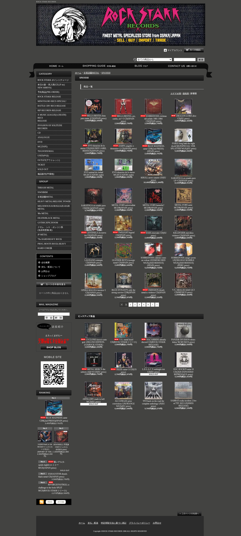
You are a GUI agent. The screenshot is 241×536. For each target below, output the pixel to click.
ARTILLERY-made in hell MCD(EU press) (93, 400)
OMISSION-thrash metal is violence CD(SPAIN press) (153, 292)
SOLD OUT (43, 169)
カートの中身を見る (53, 284)
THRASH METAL (46, 187)
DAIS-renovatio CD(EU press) (156, 234)
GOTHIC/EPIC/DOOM (48, 222)
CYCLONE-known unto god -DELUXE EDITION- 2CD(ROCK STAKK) (94, 342)
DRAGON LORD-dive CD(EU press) (186, 117)
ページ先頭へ (189, 513)
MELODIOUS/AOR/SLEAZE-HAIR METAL (54, 207)
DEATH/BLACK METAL (49, 218)
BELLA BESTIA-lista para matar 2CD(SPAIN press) (93, 117)
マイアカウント (174, 50)
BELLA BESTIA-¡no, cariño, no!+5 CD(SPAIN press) (124, 118)
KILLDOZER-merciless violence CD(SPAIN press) (183, 234)
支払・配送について (99, 66)
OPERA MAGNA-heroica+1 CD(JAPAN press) (93, 291)
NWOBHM (43, 192)
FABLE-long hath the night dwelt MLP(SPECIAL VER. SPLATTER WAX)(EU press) (183, 146)
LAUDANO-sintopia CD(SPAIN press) (94, 261)
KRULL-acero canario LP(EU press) (153, 178)
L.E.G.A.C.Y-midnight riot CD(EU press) (153, 370)
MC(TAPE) (42, 146)
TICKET (41, 165)
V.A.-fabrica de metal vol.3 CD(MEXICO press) (183, 291)
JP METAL (42, 234)
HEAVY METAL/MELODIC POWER (54, 201)
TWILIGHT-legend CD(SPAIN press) (125, 233)
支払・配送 (93, 523)
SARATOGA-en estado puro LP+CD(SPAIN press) (183, 179)
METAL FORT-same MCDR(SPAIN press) (183, 206)
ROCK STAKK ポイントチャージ (53, 80)
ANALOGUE (44, 137)
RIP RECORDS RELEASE (49, 110)
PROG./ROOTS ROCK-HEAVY (52, 244)
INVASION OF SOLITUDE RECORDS (50, 127)
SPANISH (105, 73)
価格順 (186, 93)
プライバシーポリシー (139, 523)
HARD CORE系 (45, 248)
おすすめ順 (176, 93)
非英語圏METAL (45, 197)
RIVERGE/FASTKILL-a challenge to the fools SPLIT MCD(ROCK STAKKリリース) (53, 487)
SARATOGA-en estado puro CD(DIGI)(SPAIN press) (93, 206)
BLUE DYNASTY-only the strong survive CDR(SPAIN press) (123, 292)
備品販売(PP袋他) (46, 174)
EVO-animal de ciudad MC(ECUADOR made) (93, 173)
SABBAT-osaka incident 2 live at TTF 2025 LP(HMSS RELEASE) (183, 403)
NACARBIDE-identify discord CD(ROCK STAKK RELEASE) (153, 342)
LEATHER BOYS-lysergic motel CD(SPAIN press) (123, 261)
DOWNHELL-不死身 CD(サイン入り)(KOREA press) (61, 447)
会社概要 (45, 262)
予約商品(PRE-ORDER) (48, 92)
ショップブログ (141, 66)
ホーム (57, 66)
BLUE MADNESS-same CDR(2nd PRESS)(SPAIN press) (54, 419)
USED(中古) (43, 155)
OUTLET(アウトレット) (49, 160)
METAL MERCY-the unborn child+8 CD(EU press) (93, 370)
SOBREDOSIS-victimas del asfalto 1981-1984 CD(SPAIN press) (155, 118)
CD (39, 133)
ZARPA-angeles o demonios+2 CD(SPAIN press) (123, 147)
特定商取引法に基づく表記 (113, 523)
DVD (40, 142)
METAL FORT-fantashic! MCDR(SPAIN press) (153, 206)
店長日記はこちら (53, 347)
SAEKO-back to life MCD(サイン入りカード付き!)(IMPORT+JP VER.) (45, 448)
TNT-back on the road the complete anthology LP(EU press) (153, 403)
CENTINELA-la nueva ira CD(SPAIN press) (95, 233)
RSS (50, 502)
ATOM (61, 502)
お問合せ (182, 66)
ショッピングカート (194, 50)
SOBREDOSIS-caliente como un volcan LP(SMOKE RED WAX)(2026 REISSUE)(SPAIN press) (153, 262)
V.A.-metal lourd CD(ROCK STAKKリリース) (123, 340)
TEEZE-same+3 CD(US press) (126, 370)
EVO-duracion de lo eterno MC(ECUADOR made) (123, 173)
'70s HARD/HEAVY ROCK (50, 239)
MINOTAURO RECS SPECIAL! (52, 101)
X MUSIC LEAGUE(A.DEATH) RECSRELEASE (52, 118)
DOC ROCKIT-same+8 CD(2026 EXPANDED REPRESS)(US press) (183, 372)
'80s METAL (43, 213)
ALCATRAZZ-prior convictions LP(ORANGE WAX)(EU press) (123, 403)
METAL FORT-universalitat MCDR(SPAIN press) (123, 206)
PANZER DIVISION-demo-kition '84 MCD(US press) (183, 340)
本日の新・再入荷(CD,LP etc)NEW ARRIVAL (51, 86)
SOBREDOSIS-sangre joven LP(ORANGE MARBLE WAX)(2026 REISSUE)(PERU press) (183, 262)
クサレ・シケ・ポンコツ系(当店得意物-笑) (50, 228)
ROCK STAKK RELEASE (49, 96)
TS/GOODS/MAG (46, 151)
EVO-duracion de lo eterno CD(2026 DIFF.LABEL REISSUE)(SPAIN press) (93, 148)
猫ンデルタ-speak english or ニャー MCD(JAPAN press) (51, 465)
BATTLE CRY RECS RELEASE (52, 106)
